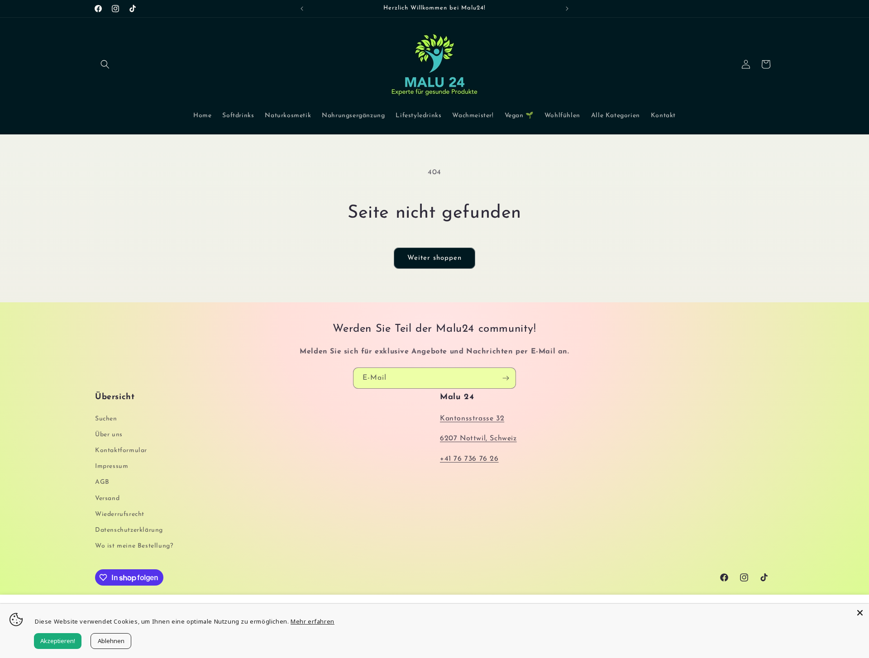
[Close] (859, 612)
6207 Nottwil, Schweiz (478, 438)
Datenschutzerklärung (129, 530)
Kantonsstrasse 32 (472, 418)
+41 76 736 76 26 (469, 459)
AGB (102, 482)
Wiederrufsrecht (119, 514)
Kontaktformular (121, 450)
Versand (107, 498)
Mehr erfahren (312, 621)
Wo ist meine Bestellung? (134, 546)
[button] (105, 64)
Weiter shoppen (434, 258)
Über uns (109, 434)
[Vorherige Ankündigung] (302, 8)
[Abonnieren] (506, 378)
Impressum (111, 466)
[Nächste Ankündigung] (567, 8)
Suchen (106, 418)
